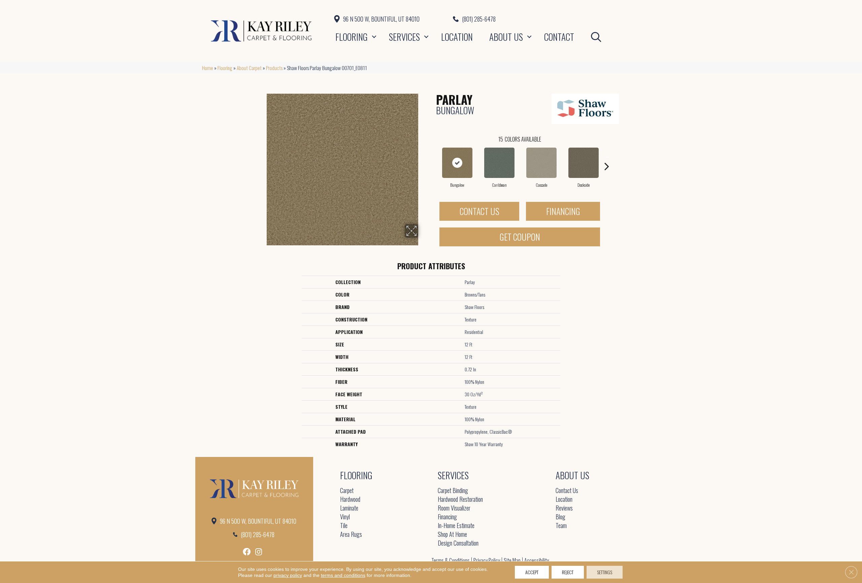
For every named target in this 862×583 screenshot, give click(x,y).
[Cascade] (541, 163)
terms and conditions (343, 575)
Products (274, 67)
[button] (374, 37)
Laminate (349, 508)
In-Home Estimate (456, 526)
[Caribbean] (499, 163)
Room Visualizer (454, 508)
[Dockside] (583, 163)
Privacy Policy (486, 560)
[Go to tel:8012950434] (556, 19)
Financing (563, 211)
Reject (567, 572)
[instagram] (258, 552)
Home (207, 67)
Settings (604, 572)
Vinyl (345, 517)
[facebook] (247, 552)
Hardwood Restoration (460, 499)
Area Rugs (351, 535)
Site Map (512, 560)
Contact (559, 36)
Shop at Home (452, 535)
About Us (506, 36)
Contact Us (479, 211)
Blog (560, 517)
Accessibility (536, 560)
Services (404, 36)
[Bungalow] (457, 163)
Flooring (351, 36)
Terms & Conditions (450, 560)
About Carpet (249, 67)
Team (561, 526)
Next (607, 156)
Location (457, 36)
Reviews (564, 508)
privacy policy (287, 575)
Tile (343, 526)
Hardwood (350, 499)
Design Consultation (458, 543)
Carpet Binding (453, 491)
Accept (531, 572)
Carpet (347, 491)
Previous (433, 156)
